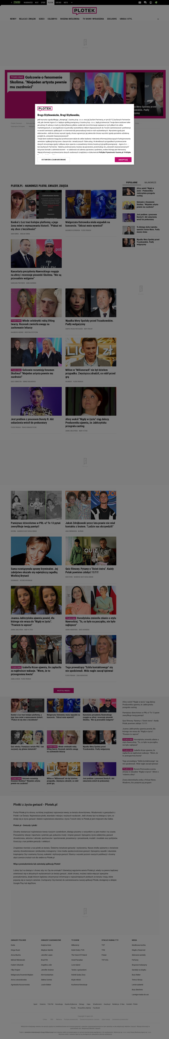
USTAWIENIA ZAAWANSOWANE (54, 160)
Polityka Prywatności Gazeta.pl (111, 152)
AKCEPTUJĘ (123, 160)
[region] (84, 134)
